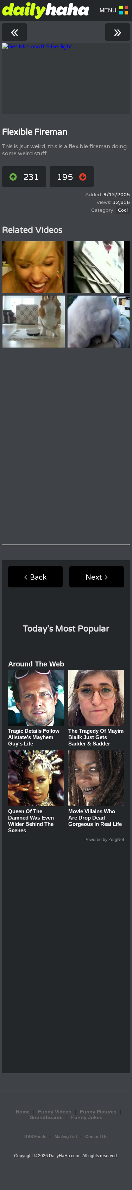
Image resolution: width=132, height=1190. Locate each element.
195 (65, 177)
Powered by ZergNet (104, 839)
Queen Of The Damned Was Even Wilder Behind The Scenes (31, 820)
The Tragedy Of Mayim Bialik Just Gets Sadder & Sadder (96, 737)
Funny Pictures (98, 1112)
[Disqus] (66, 446)
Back (38, 577)
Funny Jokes (86, 1117)
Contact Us (96, 1136)
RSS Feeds (35, 1136)
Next (94, 577)
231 (31, 177)
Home (23, 1112)
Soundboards (46, 1117)
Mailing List (66, 1136)
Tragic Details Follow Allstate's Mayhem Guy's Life (33, 737)
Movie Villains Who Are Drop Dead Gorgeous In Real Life (95, 817)
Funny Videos (54, 1112)
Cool (123, 210)
